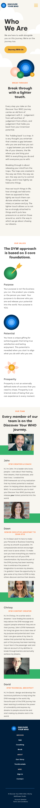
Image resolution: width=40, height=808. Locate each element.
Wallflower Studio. (20, 796)
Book (20, 749)
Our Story (20, 759)
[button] (36, 5)
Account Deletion (20, 799)
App (20, 740)
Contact (20, 779)
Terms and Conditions (20, 801)
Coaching (20, 745)
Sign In (20, 774)
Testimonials (20, 764)
